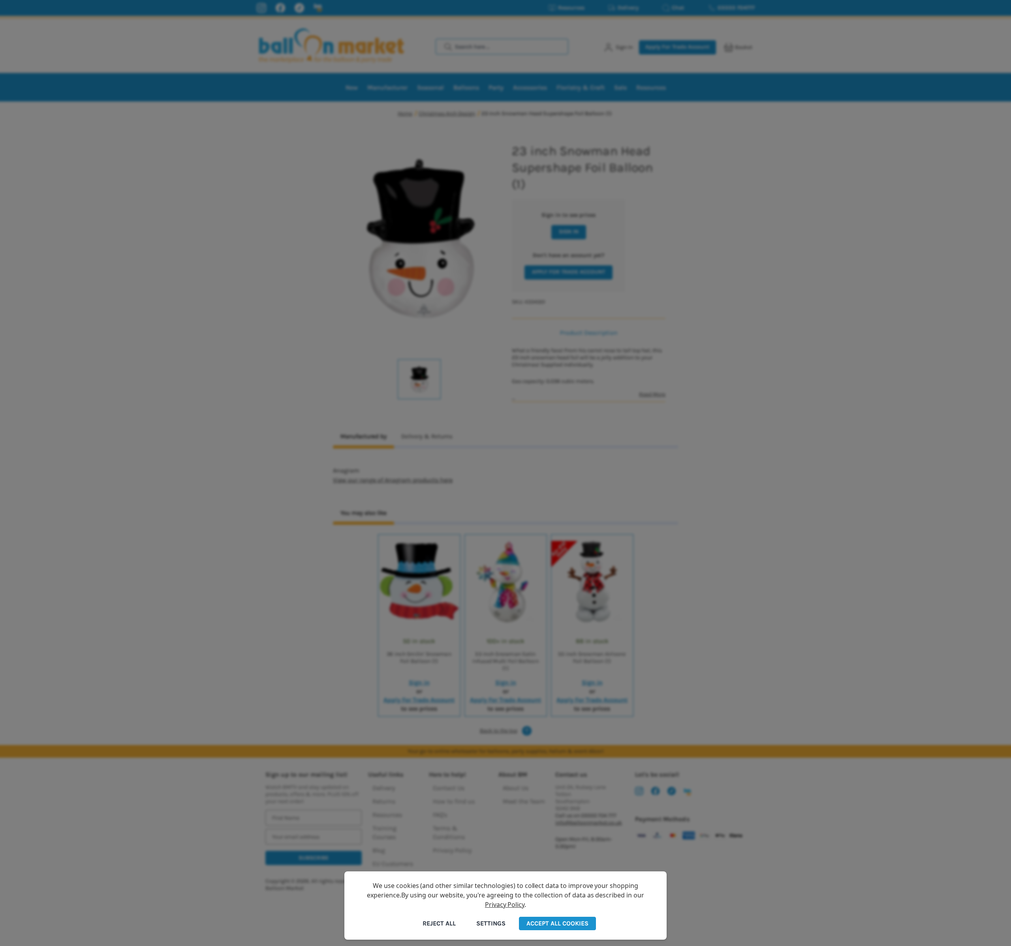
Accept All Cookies (557, 923)
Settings (491, 923)
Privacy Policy (504, 904)
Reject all (439, 923)
